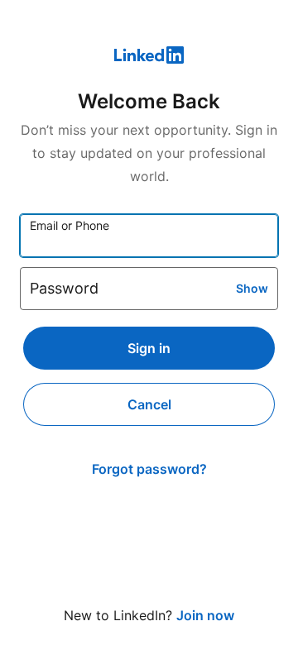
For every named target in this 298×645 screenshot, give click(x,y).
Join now (205, 615)
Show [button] (252, 288)
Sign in (149, 348)
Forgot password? (149, 469)
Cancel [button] (149, 404)
